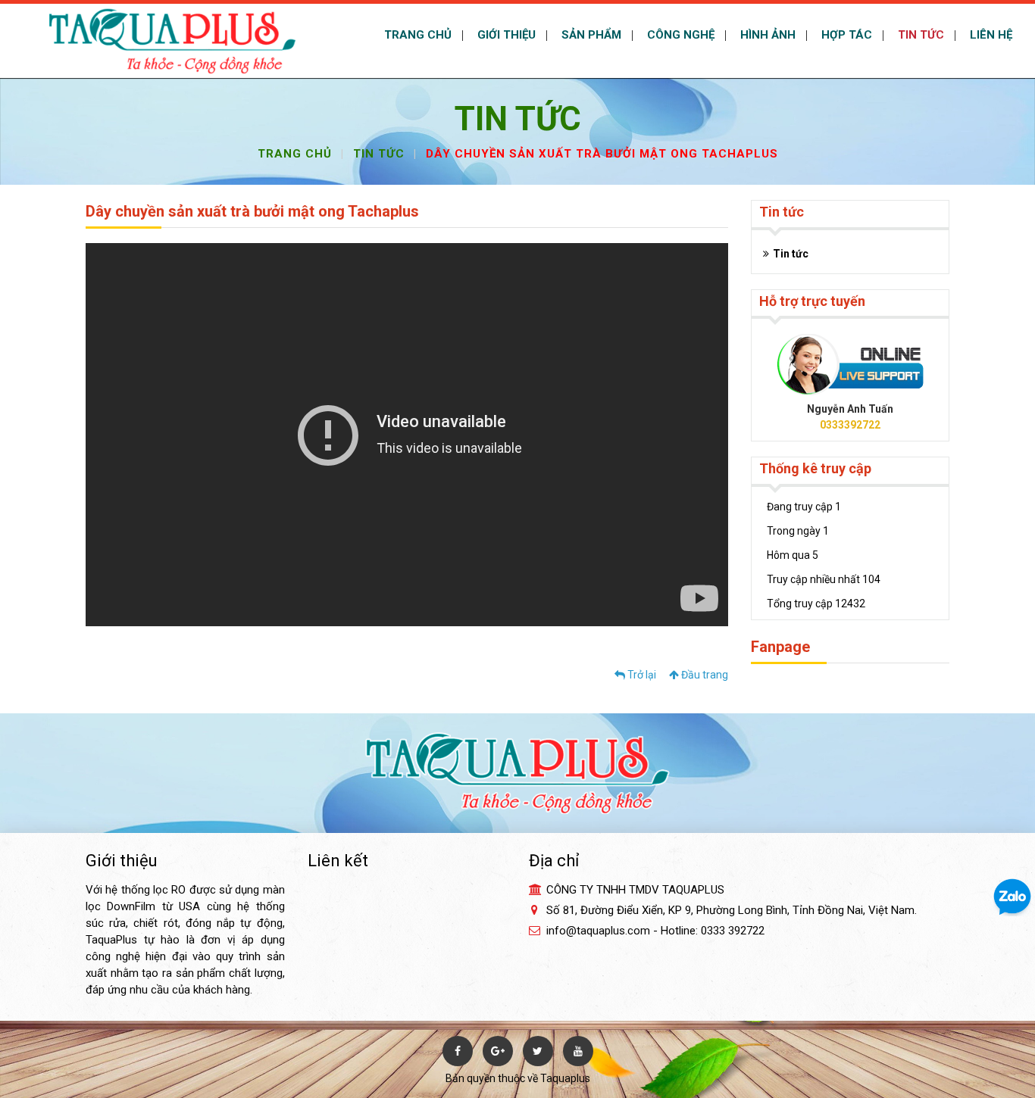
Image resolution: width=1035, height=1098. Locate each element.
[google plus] (498, 1051)
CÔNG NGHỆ (679, 35)
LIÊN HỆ (989, 35)
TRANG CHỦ (416, 35)
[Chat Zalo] (1012, 897)
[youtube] (578, 1051)
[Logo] (172, 40)
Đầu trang (703, 675)
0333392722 (850, 425)
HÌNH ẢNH (766, 35)
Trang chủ (295, 154)
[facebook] (457, 1051)
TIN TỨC (919, 35)
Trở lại (640, 675)
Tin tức (379, 154)
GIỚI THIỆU (505, 35)
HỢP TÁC (845, 35)
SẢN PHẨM (589, 35)
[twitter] (538, 1051)
